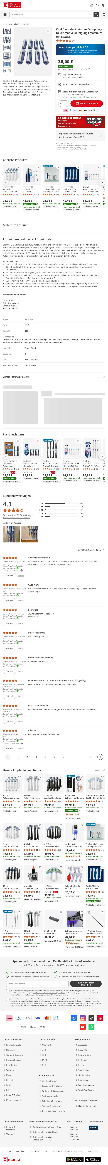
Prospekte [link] (82, 1050)
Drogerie (10, 1080)
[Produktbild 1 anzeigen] (7, 31)
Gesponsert (7, 187)
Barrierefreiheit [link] (94, 1151)
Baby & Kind (11, 1065)
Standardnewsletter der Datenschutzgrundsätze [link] (49, 993)
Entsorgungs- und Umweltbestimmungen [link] (68, 1151)
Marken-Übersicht (14, 1100)
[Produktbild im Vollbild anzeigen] (33, 51)
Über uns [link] (10, 1134)
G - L (44, 1055)
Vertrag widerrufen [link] (50, 1096)
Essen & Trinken (13, 1095)
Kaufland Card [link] (84, 1055)
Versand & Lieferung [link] (51, 1106)
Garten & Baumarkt (14, 1055)
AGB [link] (45, 1151)
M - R (44, 1060)
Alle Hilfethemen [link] (49, 1081)
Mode (8, 1075)
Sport (8, 1085)
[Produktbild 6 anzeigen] (7, 72)
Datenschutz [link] (35, 1151)
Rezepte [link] (81, 1065)
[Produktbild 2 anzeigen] (7, 39)
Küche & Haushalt (14, 1060)
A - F (44, 1050)
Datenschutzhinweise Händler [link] (46, 1132)
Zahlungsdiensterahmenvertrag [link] (47, 1127)
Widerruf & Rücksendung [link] (53, 1091)
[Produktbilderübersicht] (7, 51)
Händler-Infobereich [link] (87, 1106)
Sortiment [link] (82, 1060)
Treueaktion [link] (83, 1070)
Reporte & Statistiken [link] (11, 1128)
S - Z (44, 1065)
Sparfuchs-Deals (13, 1045)
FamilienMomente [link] (86, 1085)
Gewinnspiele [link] (84, 1075)
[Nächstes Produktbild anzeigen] (7, 74)
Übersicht (46, 1045)
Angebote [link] (82, 1045)
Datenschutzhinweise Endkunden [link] (42, 1138)
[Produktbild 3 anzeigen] (7, 47)
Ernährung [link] (83, 1080)
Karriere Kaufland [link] (74, 1128)
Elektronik (10, 1050)
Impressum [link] (7, 1151)
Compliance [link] (20, 1151)
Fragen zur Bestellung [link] (52, 1086)
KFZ (7, 1090)
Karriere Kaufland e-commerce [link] (75, 1137)
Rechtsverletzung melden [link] (53, 1111)
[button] (80, 68)
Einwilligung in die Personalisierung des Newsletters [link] (56, 1001)
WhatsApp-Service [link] (86, 1090)
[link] (92, 5)
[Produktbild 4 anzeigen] (7, 55)
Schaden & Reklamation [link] (52, 1101)
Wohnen (10, 1070)
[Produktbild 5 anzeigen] (7, 64)
